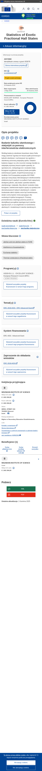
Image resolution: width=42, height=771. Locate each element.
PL (25, 137)
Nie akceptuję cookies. (21, 768)
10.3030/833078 (9, 73)
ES (12, 137)
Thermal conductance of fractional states (18, 258)
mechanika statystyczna (30, 228)
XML (22, 489)
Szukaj (33, 9)
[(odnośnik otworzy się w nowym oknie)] (9, 7)
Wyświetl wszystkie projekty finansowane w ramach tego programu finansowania (21, 343)
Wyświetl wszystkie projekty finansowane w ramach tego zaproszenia (21, 371)
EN (7, 137)
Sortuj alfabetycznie (7, 448)
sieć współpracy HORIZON (13, 435)
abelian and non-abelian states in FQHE (17, 242)
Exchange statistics (10, 252)
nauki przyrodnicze (8, 226)
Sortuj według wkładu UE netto (21, 450)
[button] (28, 9)
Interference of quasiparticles (13, 247)
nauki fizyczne (24, 226)
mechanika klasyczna (9, 228)
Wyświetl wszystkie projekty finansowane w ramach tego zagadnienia (21, 315)
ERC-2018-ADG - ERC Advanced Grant (18, 308)
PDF (22, 495)
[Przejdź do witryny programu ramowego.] (21, 29)
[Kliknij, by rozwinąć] (38, 459)
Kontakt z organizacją (12, 426)
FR (16, 137)
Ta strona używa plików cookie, (15, 755)
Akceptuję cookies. (21, 762)
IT (20, 137)
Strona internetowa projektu (15, 66)
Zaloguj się (23, 9)
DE (3, 137)
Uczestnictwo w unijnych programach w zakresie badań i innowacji (20, 432)
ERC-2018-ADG (10, 363)
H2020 (6, 21)
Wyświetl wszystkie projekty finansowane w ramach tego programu (20, 285)
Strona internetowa (11, 428)
